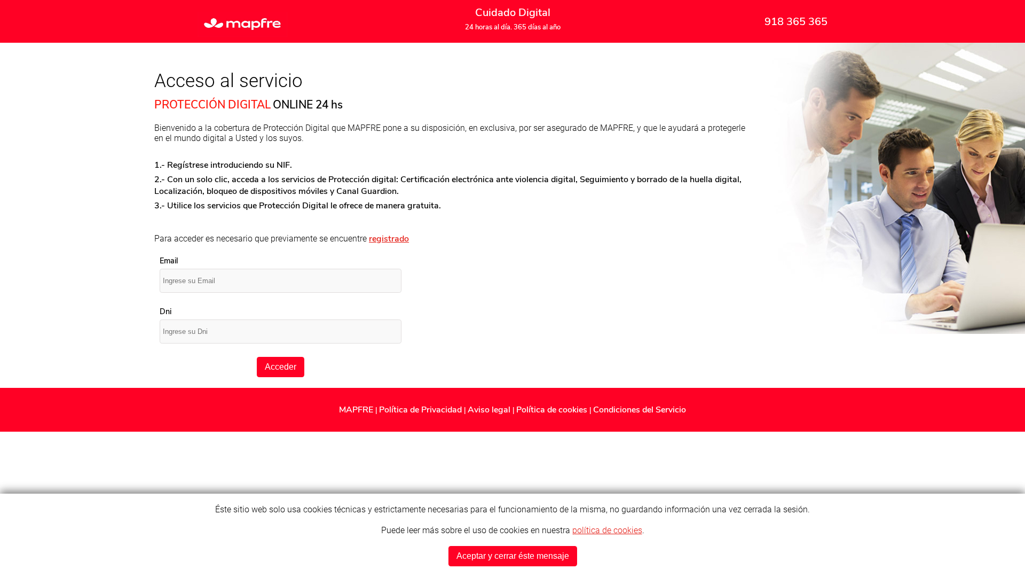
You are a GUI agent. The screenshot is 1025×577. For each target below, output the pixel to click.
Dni (165, 311)
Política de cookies (552, 410)
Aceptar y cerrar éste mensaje (512, 555)
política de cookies (607, 530)
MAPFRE (357, 410)
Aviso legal (490, 410)
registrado (389, 239)
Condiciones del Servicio (639, 410)
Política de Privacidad (421, 410)
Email (169, 260)
